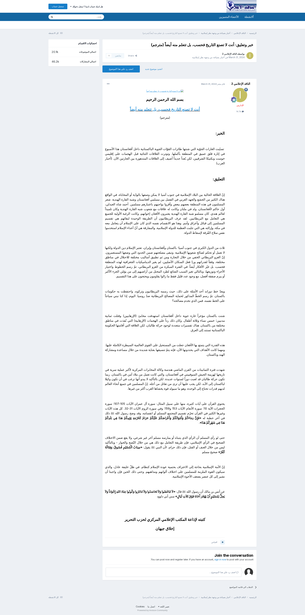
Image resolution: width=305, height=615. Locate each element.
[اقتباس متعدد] (222, 542)
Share (131, 55)
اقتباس (214, 542)
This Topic (65, 17)
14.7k (239, 111)
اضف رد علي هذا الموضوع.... (223, 572)
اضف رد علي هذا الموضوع (121, 69)
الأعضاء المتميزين (229, 16)
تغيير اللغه (164, 606)
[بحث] (51, 16)
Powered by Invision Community (152, 610)
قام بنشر (213, 84)
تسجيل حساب (58, 6)
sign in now (220, 559)
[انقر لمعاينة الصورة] (164, 91)
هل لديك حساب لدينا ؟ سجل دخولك (87, 6)
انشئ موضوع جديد (153, 69)
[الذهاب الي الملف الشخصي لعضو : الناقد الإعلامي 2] (249, 55)
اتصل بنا (151, 606)
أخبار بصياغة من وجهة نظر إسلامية (208, 57)
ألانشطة (249, 16)
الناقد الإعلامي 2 (229, 53)
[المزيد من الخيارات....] (108, 84)
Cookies (140, 606)
